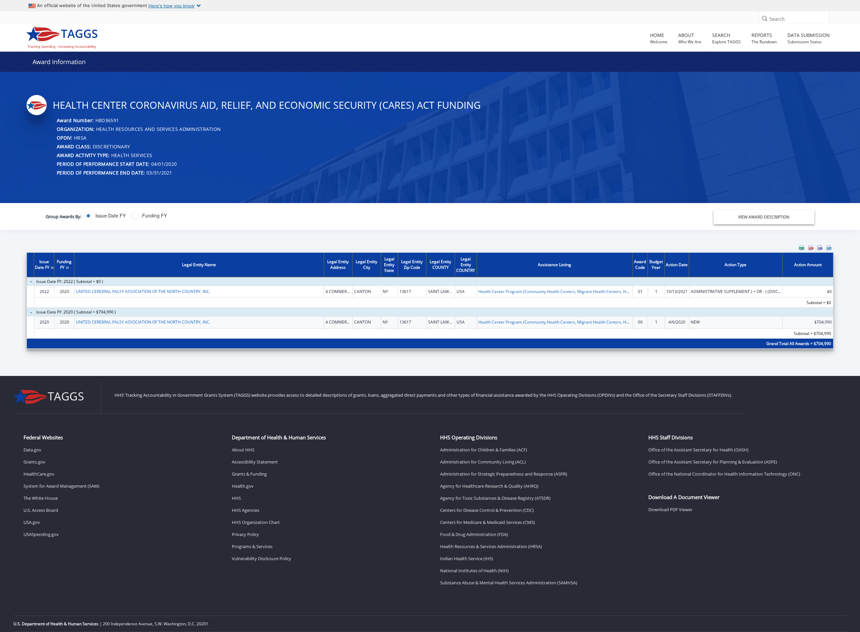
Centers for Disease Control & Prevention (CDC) (487, 510)
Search (777, 19)
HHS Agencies (245, 510)
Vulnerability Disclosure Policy (261, 558)
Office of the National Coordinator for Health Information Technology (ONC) (724, 474)
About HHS (243, 450)
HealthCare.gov (39, 474)
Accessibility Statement (255, 462)
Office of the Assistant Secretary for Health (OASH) (698, 450)
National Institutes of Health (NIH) (474, 571)
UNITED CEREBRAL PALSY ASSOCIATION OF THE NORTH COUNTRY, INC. (143, 291)
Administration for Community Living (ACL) (483, 462)
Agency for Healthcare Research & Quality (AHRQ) (489, 486)
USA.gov (32, 522)
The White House (41, 498)
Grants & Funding (249, 474)
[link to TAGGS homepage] (124, 36)
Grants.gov (34, 462)
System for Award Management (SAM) (61, 486)
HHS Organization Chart (256, 522)
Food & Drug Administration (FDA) (474, 534)
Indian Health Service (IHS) (466, 558)
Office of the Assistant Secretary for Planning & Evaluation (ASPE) (712, 462)
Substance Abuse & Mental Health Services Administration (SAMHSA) (508, 583)
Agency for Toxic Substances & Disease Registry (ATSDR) (495, 498)
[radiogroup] (300, 215)
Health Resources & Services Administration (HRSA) (491, 546)
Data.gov (32, 450)
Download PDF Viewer (670, 509)
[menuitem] (802, 247)
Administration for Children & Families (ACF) (483, 450)
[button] (764, 18)
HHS (236, 498)
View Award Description (763, 217)
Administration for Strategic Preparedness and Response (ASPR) (503, 474)
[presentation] (430, 301)
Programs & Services (252, 546)
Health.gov (243, 486)
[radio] (105, 216)
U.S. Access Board (41, 510)
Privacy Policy (245, 534)
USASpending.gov (41, 534)
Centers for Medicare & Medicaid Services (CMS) (487, 522)
